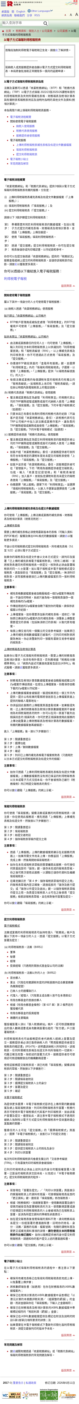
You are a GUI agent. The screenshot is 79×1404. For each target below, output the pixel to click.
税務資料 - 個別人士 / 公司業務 (34, 30)
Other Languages (40, 11)
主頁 (8, 30)
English (20, 11)
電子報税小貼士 (19, 159)
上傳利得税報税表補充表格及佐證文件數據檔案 (44, 144)
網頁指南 (6, 15)
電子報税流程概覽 (20, 116)
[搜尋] (46, 23)
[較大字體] (71, 14)
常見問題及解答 (19, 163)
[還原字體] (65, 14)
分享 (29, 15)
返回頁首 (66, 285)
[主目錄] (3, 3)
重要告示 (18, 1382)
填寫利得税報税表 (26, 149)
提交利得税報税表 (26, 154)
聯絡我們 (19, 15)
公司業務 (62, 30)
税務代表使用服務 (26, 130)
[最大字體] (77, 14)
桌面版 (5, 11)
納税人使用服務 (25, 126)
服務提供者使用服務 (28, 135)
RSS (37, 15)
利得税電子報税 (15, 278)
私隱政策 (31, 1382)
